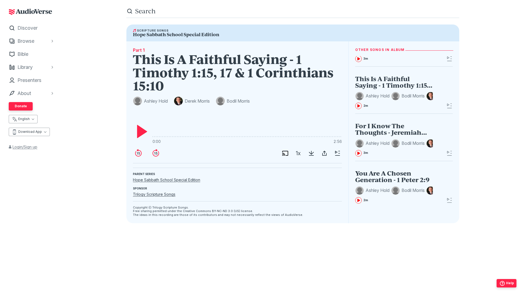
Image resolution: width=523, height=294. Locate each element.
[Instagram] (281, 278)
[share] (324, 153)
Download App (30, 132)
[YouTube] (305, 278)
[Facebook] (269, 278)
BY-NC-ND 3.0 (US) (226, 211)
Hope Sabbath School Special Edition (166, 179)
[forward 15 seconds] (155, 153)
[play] (140, 131)
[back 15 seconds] (138, 153)
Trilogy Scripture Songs (154, 194)
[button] (373, 96)
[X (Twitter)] (293, 278)
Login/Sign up (25, 147)
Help (510, 283)
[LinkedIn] (317, 278)
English (24, 119)
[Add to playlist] (337, 153)
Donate (21, 106)
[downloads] (311, 153)
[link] (394, 92)
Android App (311, 289)
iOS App (277, 289)
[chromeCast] (285, 153)
